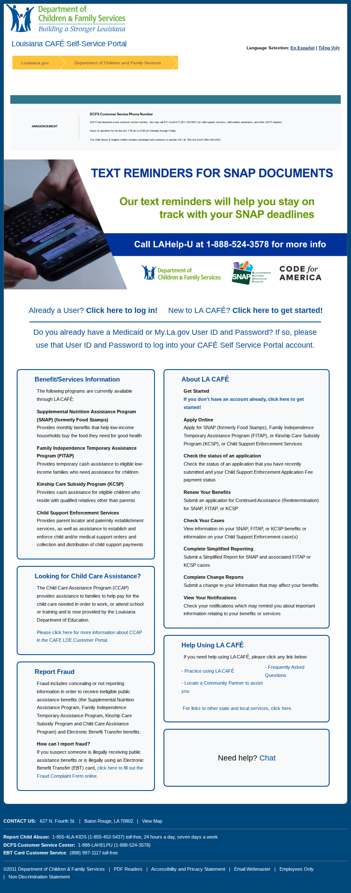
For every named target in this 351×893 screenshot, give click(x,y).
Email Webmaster (252, 869)
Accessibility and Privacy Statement (188, 869)
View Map (152, 821)
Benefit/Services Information (77, 379)
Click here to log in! (122, 310)
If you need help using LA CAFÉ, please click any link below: (246, 656)
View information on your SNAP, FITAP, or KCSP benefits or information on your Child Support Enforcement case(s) (245, 528)
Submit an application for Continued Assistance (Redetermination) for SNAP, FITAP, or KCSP (251, 500)
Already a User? (93, 310)
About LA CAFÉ (205, 379)
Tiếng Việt (328, 47)
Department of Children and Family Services (117, 62)
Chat (267, 758)
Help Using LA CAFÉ (212, 645)
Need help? (237, 758)
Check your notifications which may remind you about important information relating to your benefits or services (249, 605)
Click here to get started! (277, 310)
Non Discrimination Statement (39, 876)
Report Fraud (54, 671)
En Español (303, 47)
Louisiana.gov (35, 62)
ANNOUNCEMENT (44, 126)
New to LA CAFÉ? (245, 310)
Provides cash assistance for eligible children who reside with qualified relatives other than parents (88, 491)
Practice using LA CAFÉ (209, 671)
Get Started (196, 391)
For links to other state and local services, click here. (237, 708)
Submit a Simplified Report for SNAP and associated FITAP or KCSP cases (247, 556)
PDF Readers (128, 869)
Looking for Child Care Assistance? (88, 576)
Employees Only (297, 869)
